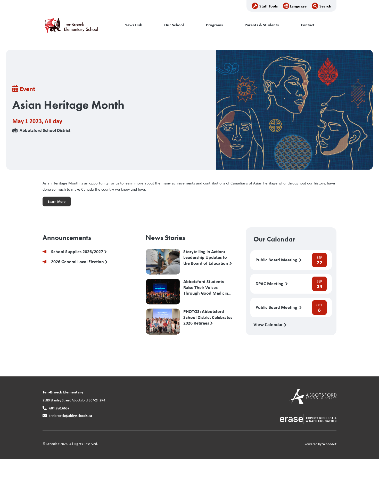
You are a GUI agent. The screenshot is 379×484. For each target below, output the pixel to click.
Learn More (54, 203)
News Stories (165, 237)
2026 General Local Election (78, 262)
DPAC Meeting (270, 284)
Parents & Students (262, 24)
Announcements (67, 237)
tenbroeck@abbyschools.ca (70, 415)
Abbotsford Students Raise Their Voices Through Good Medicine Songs (206, 287)
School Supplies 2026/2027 (77, 252)
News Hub (133, 24)
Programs (214, 24)
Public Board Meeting (277, 260)
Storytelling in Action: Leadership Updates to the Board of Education (206, 257)
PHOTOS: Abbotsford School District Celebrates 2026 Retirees (207, 317)
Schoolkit (329, 443)
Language (298, 6)
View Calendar (268, 324)
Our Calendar (274, 239)
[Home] (77, 25)
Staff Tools (268, 6)
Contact (308, 24)
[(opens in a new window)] (312, 396)
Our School (174, 24)
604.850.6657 (59, 408)
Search (325, 6)
